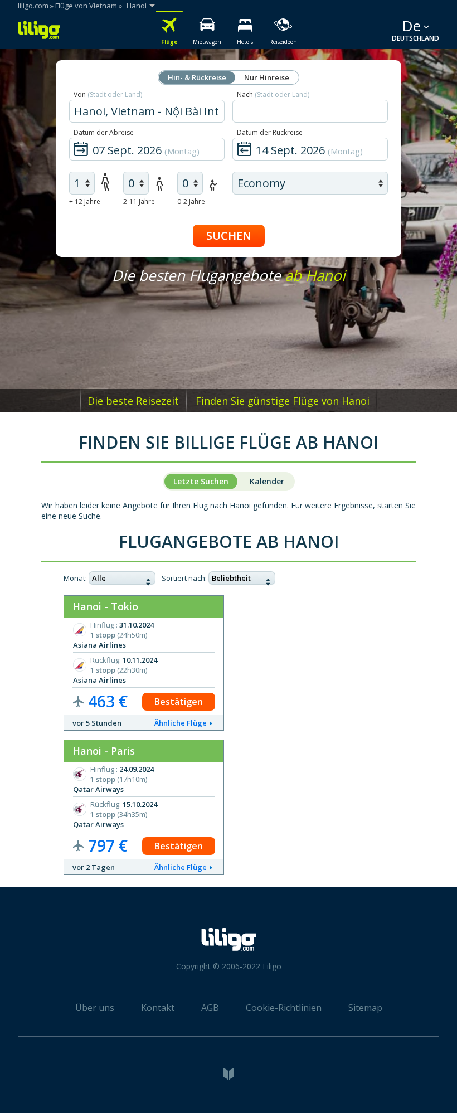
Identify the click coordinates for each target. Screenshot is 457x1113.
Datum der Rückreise (270, 132)
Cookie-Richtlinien (284, 1008)
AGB (210, 1008)
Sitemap (365, 1008)
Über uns (94, 1008)
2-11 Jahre (139, 201)
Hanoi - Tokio (105, 606)
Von (108, 94)
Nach (273, 94)
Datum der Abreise (104, 132)
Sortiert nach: (184, 578)
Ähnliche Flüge (180, 723)
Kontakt (157, 1008)
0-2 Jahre (191, 201)
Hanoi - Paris (103, 750)
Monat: (75, 578)
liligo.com (33, 6)
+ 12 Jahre (84, 201)
